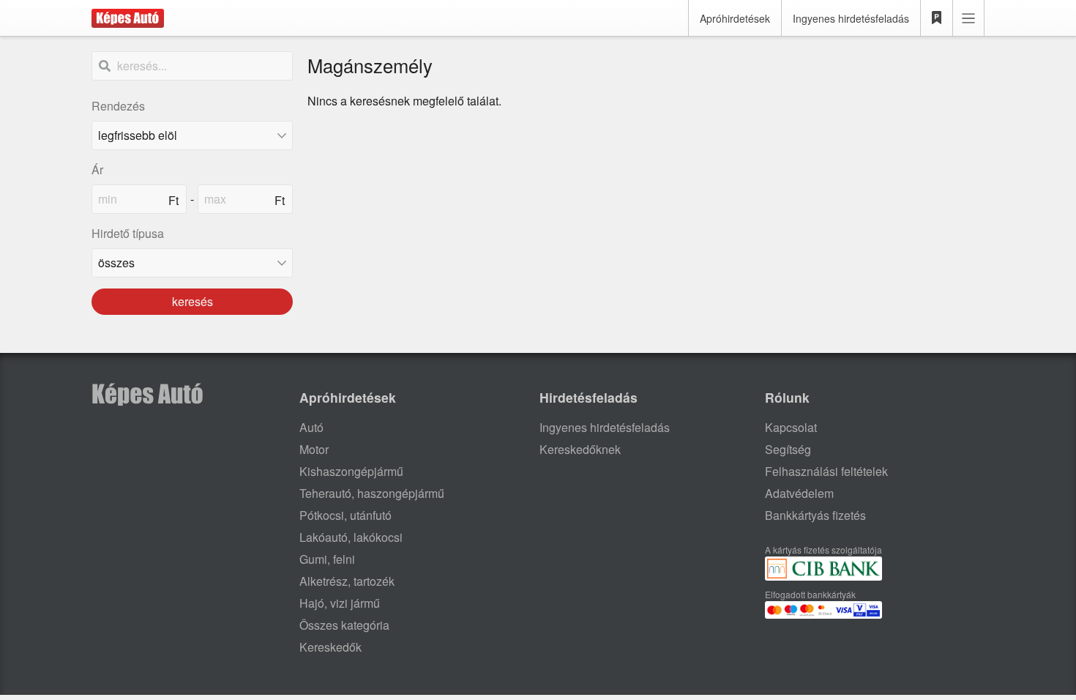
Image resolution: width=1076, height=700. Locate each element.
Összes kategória (344, 625)
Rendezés (118, 105)
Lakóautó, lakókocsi (351, 537)
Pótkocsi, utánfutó (345, 515)
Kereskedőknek (580, 449)
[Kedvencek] (936, 18)
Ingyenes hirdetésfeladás (851, 18)
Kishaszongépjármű (351, 471)
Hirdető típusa (127, 233)
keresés (192, 301)
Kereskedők (330, 646)
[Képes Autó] (127, 18)
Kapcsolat (791, 427)
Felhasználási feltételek (826, 471)
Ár (97, 169)
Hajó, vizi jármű (339, 603)
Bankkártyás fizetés (815, 515)
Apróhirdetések (735, 18)
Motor (314, 449)
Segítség (788, 449)
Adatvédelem (799, 493)
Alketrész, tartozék (347, 581)
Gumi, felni (327, 559)
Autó (311, 427)
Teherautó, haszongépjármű (371, 493)
